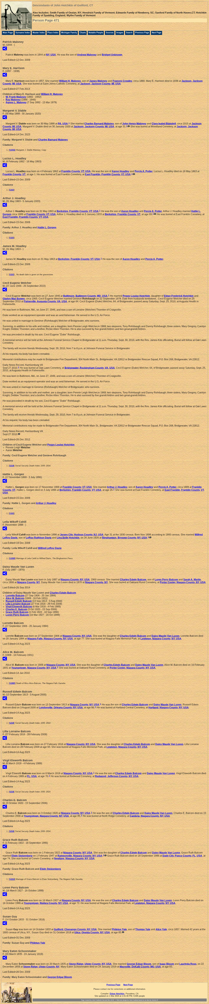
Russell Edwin (19, 601)
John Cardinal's (97, 1000)
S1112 (12, 879)
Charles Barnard (99, 123)
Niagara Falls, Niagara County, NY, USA (50, 638)
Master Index (39, 32)
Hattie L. (46, 227)
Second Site (106, 1000)
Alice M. (15, 598)
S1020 (12, 558)
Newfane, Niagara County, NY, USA (74, 858)
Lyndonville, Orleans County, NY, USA (61, 707)
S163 (11, 190)
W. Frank (16, 97)
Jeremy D (155, 1000)
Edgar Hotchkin (117, 993)
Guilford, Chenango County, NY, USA (75, 929)
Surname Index (22, 32)
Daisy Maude (165, 636)
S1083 (12, 683)
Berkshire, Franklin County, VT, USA (78, 211)
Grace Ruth (17, 612)
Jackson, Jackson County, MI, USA (100, 83)
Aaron (120, 171)
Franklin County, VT (14, 174)
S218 (11, 466)
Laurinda (187, 964)
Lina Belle (68, 537)
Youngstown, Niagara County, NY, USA (33, 667)
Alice (161, 929)
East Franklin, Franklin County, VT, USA (108, 174)
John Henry (134, 123)
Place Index (52, 32)
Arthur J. (117, 487)
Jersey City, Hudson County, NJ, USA (81, 534)
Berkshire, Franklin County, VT (122, 214)
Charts (83, 32)
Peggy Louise (136, 296)
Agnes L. (16, 102)
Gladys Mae (14, 298)
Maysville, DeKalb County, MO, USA (140, 966)
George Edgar (139, 964)
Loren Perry (166, 579)
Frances (122, 81)
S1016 (12, 150)
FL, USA (32, 776)
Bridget (112, 54)
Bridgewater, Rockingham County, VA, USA (90, 367)
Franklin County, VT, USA (76, 171)
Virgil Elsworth (19, 606)
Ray (13, 99)
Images (119, 32)
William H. (70, 81)
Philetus (119, 929)
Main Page (8, 32)
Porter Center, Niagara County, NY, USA (183, 582)
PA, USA (63, 123)
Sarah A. (192, 579)
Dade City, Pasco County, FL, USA (182, 855)
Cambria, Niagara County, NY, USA (150, 816)
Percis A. (144, 171)
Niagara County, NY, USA (75, 579)
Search (129, 32)
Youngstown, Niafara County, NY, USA (46, 903)
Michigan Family (69, 32)
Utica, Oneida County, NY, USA (92, 932)
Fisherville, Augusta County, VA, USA (45, 301)
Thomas (142, 929)
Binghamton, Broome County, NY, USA (124, 537)
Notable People (96, 32)
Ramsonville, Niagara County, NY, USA (80, 855)
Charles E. (16, 609)
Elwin (21, 855)
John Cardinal (133, 1000)
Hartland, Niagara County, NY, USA (168, 707)
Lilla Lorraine (18, 603)
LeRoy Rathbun (38, 537)
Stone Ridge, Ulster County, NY (41, 966)
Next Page (156, 32)
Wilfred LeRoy (50, 548)
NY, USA (51, 54)
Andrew (87, 54)
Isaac (167, 964)
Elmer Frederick (179, 296)
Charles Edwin (133, 579)
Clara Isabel (164, 123)
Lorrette (15, 595)
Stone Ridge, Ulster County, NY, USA (90, 964)
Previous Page (142, 32)
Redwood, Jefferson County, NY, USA (116, 776)
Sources (110, 32)
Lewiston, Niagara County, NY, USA (160, 638)
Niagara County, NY (28, 582)
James (98, 81)
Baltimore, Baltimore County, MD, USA (85, 296)
